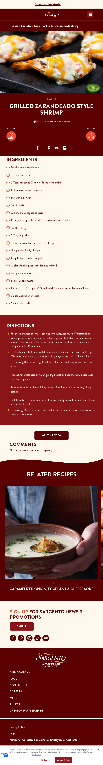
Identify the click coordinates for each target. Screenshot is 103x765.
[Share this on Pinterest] (49, 148)
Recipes (14, 26)
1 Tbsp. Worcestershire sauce (26, 190)
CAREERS (16, 691)
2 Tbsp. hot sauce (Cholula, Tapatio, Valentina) (36, 183)
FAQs (13, 679)
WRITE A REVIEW (51, 435)
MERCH (15, 698)
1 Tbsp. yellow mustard (23, 281)
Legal (13, 733)
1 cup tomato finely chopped (26, 258)
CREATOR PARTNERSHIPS (26, 711)
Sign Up (21, 626)
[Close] (99, 4)
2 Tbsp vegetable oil (22, 235)
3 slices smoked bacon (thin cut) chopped (33, 243)
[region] (51, 755)
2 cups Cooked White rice (25, 296)
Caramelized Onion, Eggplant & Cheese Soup (51, 588)
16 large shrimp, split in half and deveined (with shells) (40, 220)
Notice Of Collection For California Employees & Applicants (43, 740)
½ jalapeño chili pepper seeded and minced (34, 266)
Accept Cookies (63, 760)
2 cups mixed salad (21, 303)
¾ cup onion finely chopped (26, 250)
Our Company (20, 673)
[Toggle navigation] (90, 14)
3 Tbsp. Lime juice (20, 175)
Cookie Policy (37, 754)
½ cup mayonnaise (21, 273)
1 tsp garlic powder (21, 198)
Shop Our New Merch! (48, 4)
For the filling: (18, 228)
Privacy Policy (17, 727)
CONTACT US (18, 685)
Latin (37, 26)
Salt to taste (17, 205)
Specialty (26, 26)
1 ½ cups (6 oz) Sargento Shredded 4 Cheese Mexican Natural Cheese (50, 288)
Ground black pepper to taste (27, 213)
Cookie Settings (44, 760)
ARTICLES (16, 704)
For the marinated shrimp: (25, 167)
